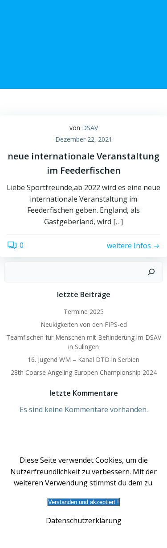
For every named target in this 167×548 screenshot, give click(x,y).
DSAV (90, 127)
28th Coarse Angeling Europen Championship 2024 (84, 372)
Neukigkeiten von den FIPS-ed (84, 324)
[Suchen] (151, 272)
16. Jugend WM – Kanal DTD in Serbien (83, 359)
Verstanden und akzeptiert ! (83, 502)
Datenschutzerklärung (84, 520)
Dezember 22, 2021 (83, 139)
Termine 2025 (84, 311)
